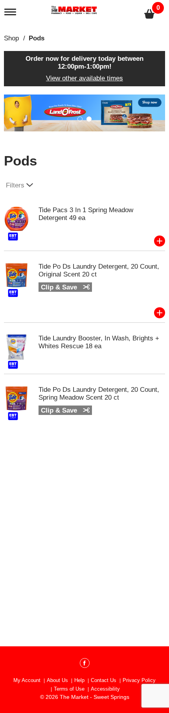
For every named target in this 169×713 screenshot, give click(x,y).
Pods (36, 38)
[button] (84, 112)
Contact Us (103, 680)
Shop (11, 38)
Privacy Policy (139, 680)
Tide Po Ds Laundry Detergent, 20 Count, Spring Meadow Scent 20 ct (99, 393)
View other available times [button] (84, 78)
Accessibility (105, 689)
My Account (26, 680)
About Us (57, 680)
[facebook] (85, 664)
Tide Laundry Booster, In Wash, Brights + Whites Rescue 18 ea (99, 342)
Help (79, 680)
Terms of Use (69, 689)
